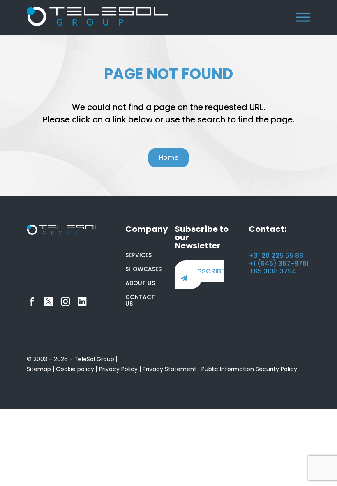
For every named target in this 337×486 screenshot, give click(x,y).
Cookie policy (75, 369)
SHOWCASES (143, 269)
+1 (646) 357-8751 (279, 263)
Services (138, 255)
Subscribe (206, 271)
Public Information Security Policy (249, 369)
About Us (140, 283)
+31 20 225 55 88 (276, 255)
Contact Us (140, 300)
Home (168, 157)
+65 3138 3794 (272, 271)
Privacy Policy (118, 369)
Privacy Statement (169, 369)
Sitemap (39, 369)
